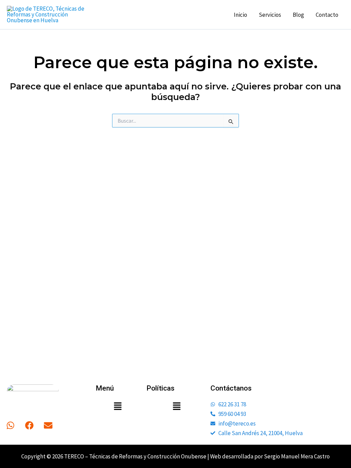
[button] (117, 406)
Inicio (240, 15)
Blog (298, 15)
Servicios (270, 15)
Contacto (327, 15)
